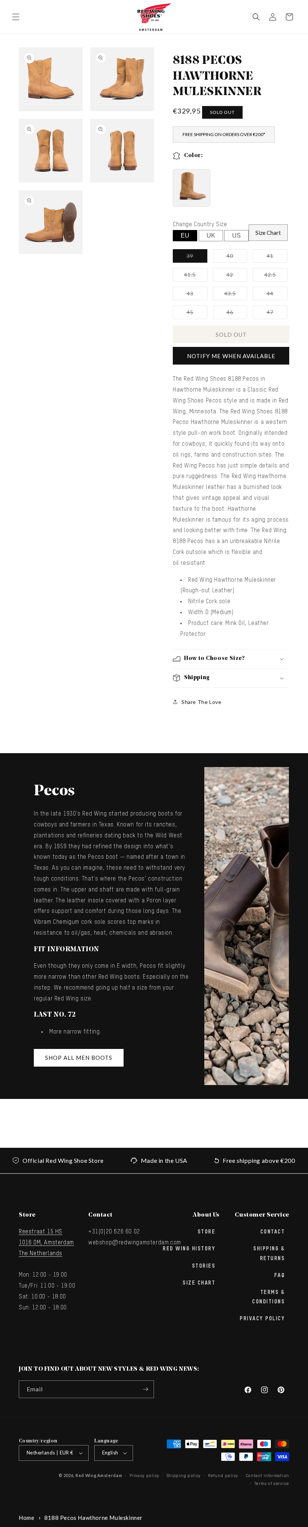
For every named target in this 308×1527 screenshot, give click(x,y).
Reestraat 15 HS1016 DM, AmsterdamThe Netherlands (46, 1243)
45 (197, 314)
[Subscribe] (145, 1389)
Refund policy (223, 1476)
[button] (16, 17)
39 (197, 257)
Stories (204, 1266)
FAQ (279, 1275)
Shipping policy (184, 1476)
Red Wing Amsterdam (98, 1475)
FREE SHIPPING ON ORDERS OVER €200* (224, 134)
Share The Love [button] (201, 702)
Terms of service (271, 1484)
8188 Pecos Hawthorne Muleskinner (93, 1517)
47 (277, 314)
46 (236, 314)
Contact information (267, 1476)
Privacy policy (144, 1476)
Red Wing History (189, 1249)
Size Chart (268, 232)
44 (277, 295)
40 (236, 257)
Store (207, 1232)
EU (185, 235)
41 (277, 257)
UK (211, 235)
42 (236, 276)
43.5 (235, 295)
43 (197, 295)
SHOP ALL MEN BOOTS (78, 1057)
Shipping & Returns (269, 1253)
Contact (272, 1232)
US (236, 235)
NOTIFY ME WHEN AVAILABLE (231, 356)
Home (26, 1517)
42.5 (275, 276)
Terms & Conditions (268, 1297)
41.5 (195, 276)
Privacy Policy (262, 1318)
